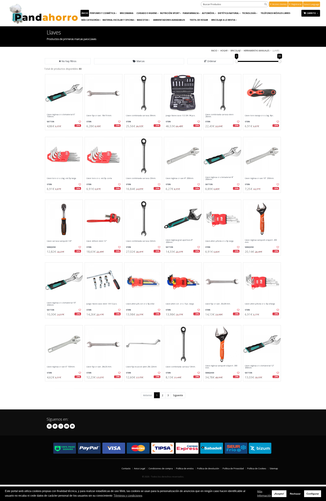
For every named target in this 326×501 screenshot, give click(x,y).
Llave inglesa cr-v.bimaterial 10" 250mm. (61, 304)
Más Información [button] (264, 493)
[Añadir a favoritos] (79, 122)
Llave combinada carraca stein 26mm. (219, 115)
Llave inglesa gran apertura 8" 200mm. (179, 241)
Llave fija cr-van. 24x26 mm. (99, 367)
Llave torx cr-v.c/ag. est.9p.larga (61, 178)
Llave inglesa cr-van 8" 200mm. (180, 178)
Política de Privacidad (233, 468)
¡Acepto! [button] (279, 493)
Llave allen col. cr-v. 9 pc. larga (180, 304)
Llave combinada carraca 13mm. (181, 367)
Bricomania (126, 13)
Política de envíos (185, 468)
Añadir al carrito (65, 133)
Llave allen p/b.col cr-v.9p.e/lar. (140, 304)
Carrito (311, 13)
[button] (139, 61)
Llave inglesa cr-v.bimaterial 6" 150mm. (61, 115)
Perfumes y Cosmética (102, 13)
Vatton (50, 122)
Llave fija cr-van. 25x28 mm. (218, 304)
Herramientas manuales (256, 50)
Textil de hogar (199, 19)
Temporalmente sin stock (64, 195)
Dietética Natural (228, 13)
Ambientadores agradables (169, 19)
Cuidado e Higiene (147, 13)
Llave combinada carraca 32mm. (141, 241)
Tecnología (249, 13)
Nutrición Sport (170, 13)
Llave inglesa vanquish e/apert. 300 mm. (221, 367)
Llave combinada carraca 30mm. (141, 115)
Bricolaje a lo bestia (223, 19)
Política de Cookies (256, 468)
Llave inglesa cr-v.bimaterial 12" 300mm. (259, 367)
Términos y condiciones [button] (128, 495)
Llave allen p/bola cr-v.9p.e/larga (260, 304)
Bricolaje (236, 50)
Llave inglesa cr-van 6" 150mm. (61, 367)
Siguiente (178, 395)
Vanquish (51, 247)
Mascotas (142, 19)
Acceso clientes (279, 4)
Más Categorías (90, 19)
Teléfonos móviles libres (275, 13)
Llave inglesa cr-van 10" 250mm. (259, 178)
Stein (88, 122)
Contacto (126, 468)
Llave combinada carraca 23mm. (141, 178)
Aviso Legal (139, 468)
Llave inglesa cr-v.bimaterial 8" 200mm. (219, 178)
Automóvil (208, 13)
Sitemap (274, 468)
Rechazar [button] (295, 493)
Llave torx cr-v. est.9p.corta (99, 178)
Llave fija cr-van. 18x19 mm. (99, 115)
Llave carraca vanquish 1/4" (59, 241)
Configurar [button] (312, 493)
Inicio (84, 13)
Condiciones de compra (161, 468)
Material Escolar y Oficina (118, 19)
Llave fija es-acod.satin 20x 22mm (141, 367)
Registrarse (296, 4)
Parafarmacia (191, 13)
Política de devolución (208, 468)
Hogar (224, 50)
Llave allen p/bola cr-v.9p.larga (219, 241)
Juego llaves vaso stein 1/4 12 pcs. (101, 304)
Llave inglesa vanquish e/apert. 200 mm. (261, 241)
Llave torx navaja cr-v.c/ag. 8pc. (259, 115)
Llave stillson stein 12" (96, 241)
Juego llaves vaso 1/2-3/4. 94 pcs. (180, 115)
